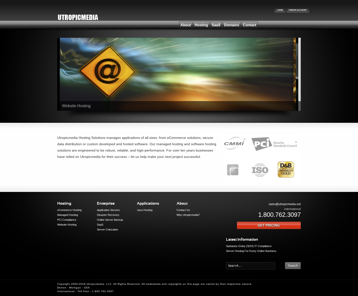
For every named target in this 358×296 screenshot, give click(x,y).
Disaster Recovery (108, 214)
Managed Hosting (67, 214)
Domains (231, 25)
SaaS (216, 25)
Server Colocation (107, 229)
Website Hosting (66, 224)
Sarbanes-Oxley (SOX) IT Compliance (249, 246)
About (185, 25)
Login (280, 10)
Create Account (298, 10)
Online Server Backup (110, 219)
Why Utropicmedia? (188, 214)
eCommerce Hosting (69, 210)
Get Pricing (269, 225)
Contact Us (183, 210)
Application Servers (108, 210)
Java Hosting (144, 210)
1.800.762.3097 (279, 214)
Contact (249, 25)
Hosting (201, 25)
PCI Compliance (66, 219)
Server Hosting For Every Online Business (251, 250)
